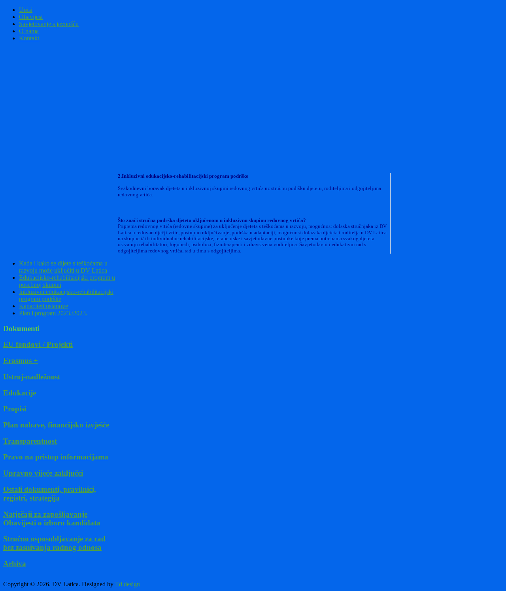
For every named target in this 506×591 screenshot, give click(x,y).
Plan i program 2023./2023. (53, 313)
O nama (29, 31)
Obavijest (31, 16)
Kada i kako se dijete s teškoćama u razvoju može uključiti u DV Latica (63, 267)
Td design (127, 584)
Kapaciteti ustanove (43, 306)
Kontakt (29, 38)
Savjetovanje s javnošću (49, 24)
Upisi (25, 9)
